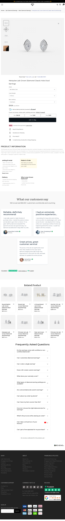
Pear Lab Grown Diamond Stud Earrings (39, 333)
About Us (25, 459)
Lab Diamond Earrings (11, 10)
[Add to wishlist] (13, 304)
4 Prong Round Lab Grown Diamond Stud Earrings (38, 307)
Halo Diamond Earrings (25, 10)
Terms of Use (48, 477)
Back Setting (12, 99)
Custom (3, 463)
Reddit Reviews (27, 467)
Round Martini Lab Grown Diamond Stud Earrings (6, 307)
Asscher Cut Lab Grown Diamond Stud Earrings (55, 306)
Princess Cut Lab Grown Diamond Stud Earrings (23, 333)
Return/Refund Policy (50, 467)
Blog (24, 465)
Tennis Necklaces (6, 471)
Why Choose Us (27, 461)
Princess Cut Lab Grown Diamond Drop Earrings (56, 333)
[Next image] (37, 73)
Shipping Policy (49, 465)
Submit (17, 511)
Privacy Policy (48, 475)
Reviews (25, 469)
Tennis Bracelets (6, 469)
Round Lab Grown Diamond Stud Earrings (23, 306)
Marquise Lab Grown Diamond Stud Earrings (7, 333)
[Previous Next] (8, 294)
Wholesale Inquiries (28, 471)
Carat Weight (12, 93)
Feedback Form (6, 494)
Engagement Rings (7, 461)
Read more (5, 173)
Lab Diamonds (5, 459)
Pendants (4, 473)
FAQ (2, 488)
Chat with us (29, 77)
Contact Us (4, 486)
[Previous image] (34, 73)
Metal (10, 87)
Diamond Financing (50, 459)
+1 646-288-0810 (41, 77)
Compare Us (26, 463)
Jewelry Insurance (49, 471)
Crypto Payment (49, 463)
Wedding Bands (6, 465)
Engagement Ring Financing (53, 461)
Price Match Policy (49, 469)
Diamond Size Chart (7, 490)
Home (2, 10)
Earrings (3, 467)
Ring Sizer (4, 492)
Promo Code (48, 473)
